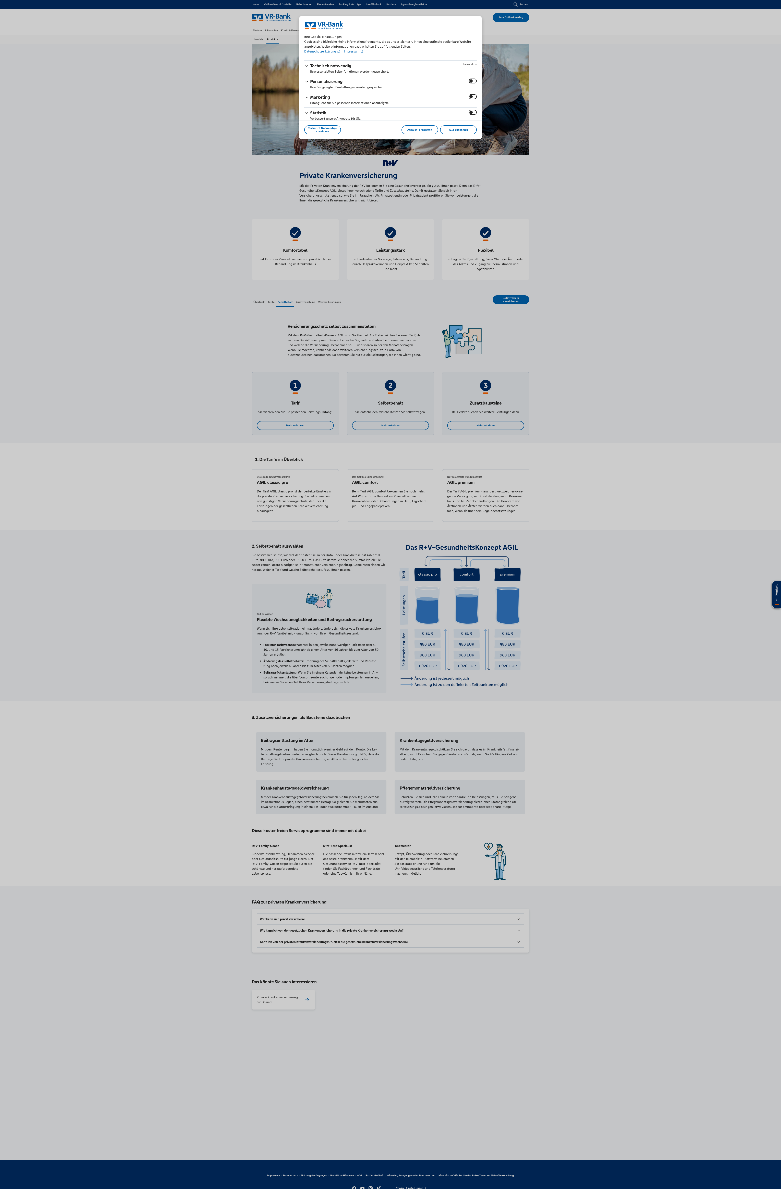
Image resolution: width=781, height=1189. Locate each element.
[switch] (473, 81)
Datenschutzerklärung (320, 51)
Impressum (351, 51)
